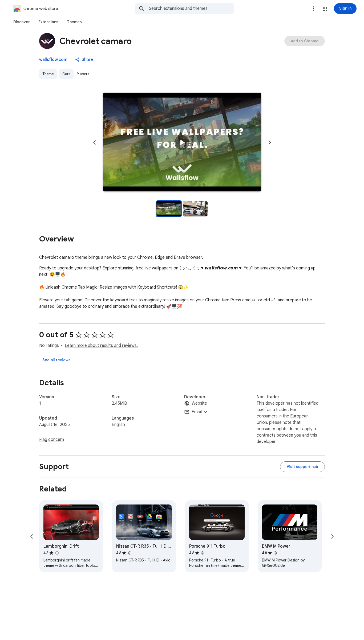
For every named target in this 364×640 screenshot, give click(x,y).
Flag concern (51, 439)
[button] (324, 8)
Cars (66, 74)
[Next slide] (269, 142)
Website (199, 403)
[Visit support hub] (302, 466)
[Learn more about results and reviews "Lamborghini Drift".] (56, 553)
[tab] (21, 22)
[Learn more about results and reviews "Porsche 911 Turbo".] (202, 553)
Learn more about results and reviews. (101, 345)
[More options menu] (313, 8)
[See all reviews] (56, 360)
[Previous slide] (94, 142)
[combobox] (191, 8)
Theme (48, 74)
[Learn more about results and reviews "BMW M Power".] (275, 553)
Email (197, 412)
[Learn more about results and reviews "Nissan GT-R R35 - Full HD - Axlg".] (129, 553)
